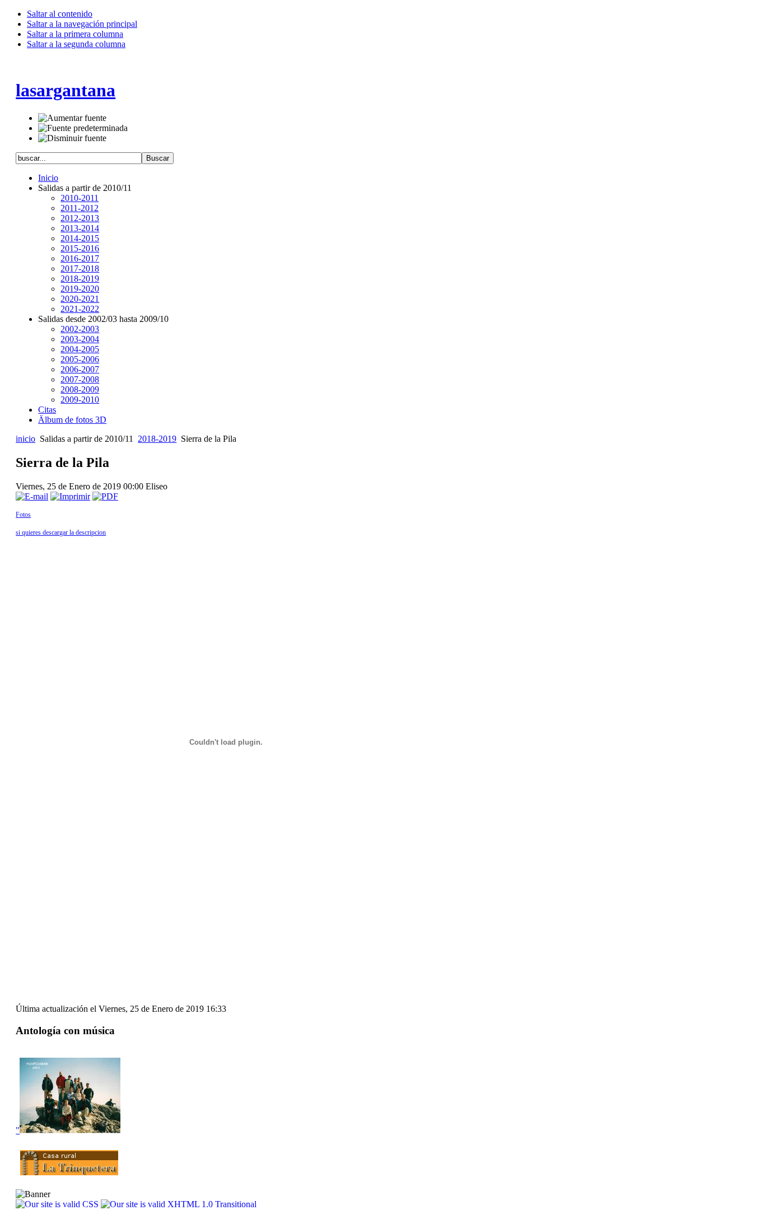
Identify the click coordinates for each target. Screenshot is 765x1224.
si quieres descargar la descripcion (61, 532)
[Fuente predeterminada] (83, 128)
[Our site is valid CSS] (58, 1204)
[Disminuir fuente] (72, 138)
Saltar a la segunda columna (76, 44)
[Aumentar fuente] (72, 118)
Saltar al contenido (59, 13)
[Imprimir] (70, 496)
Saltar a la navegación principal (82, 24)
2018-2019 (157, 438)
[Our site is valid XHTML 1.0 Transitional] (178, 1204)
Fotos (23, 514)
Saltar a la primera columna (75, 34)
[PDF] (105, 496)
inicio (25, 438)
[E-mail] (32, 496)
